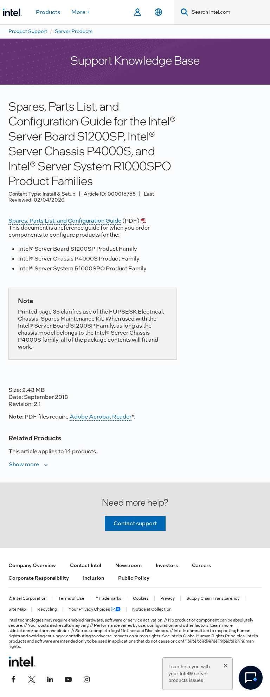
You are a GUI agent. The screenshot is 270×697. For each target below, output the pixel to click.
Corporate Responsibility (38, 578)
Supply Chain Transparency (212, 598)
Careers (201, 565)
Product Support (27, 31)
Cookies (141, 598)
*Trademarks (108, 598)
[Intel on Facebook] (13, 678)
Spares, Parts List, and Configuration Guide (64, 220)
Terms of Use (71, 598)
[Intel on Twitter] (32, 678)
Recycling (47, 609)
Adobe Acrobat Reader (100, 416)
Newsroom (128, 565)
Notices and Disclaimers (144, 630)
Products (48, 12)
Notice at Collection (152, 609)
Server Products (73, 31)
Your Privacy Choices (90, 609)
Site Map (17, 609)
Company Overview (32, 565)
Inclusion (93, 578)
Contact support (135, 523)
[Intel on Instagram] (86, 678)
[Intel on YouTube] (68, 678)
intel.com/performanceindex (41, 630)
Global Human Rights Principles (214, 636)
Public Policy (133, 578)
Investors (167, 565)
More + (80, 12)
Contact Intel (85, 565)
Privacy (167, 598)
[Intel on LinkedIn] (50, 678)
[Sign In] (137, 12)
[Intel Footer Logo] (22, 661)
